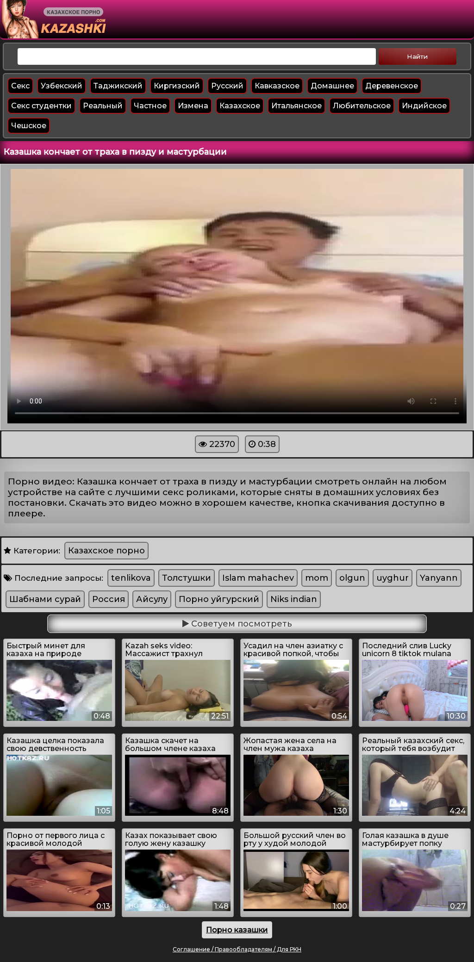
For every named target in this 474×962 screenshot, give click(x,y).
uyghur (392, 578)
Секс (20, 85)
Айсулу (152, 599)
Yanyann (439, 578)
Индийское (424, 105)
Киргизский (177, 85)
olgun (352, 578)
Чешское (28, 125)
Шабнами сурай (45, 599)
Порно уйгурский (219, 599)
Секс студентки (41, 105)
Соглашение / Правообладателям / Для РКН (237, 949)
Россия (108, 599)
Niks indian (293, 599)
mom (316, 578)
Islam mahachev (258, 578)
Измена (193, 105)
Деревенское (391, 85)
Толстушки (186, 578)
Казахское (239, 105)
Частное (150, 105)
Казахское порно (106, 551)
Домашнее (332, 85)
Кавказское (277, 85)
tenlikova (131, 578)
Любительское (362, 105)
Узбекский (61, 85)
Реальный (103, 105)
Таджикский (118, 85)
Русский (227, 85)
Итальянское (296, 105)
